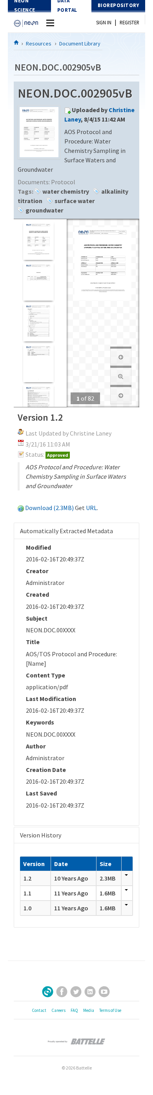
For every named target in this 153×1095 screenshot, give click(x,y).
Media (88, 1010)
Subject (36, 618)
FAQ (74, 1010)
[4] (38, 362)
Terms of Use (110, 1010)
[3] (38, 322)
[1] (38, 240)
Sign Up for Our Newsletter (47, 991)
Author (36, 746)
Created (37, 594)
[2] (38, 281)
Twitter (76, 991)
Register (129, 22)
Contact (39, 1010)
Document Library (79, 43)
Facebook (61, 991)
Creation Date (46, 770)
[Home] (16, 42)
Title (33, 642)
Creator (37, 571)
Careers (58, 1010)
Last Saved (41, 793)
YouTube (104, 991)
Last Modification (51, 699)
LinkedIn (90, 991)
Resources (38, 43)
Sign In (103, 22)
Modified (38, 547)
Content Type (45, 675)
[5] (38, 403)
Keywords (40, 722)
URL (91, 508)
